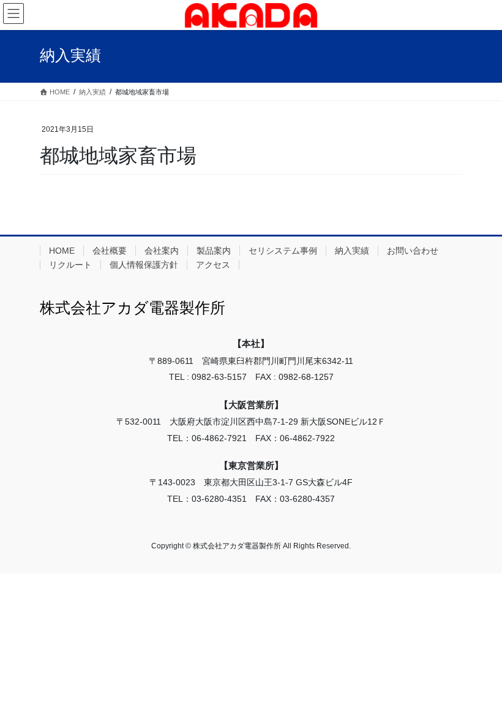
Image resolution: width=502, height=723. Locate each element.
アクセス (213, 265)
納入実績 (352, 251)
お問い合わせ (412, 251)
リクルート (70, 265)
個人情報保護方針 (144, 265)
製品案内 (214, 251)
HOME (62, 251)
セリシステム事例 (283, 251)
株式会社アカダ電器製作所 (132, 308)
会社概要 (109, 251)
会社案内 (161, 251)
